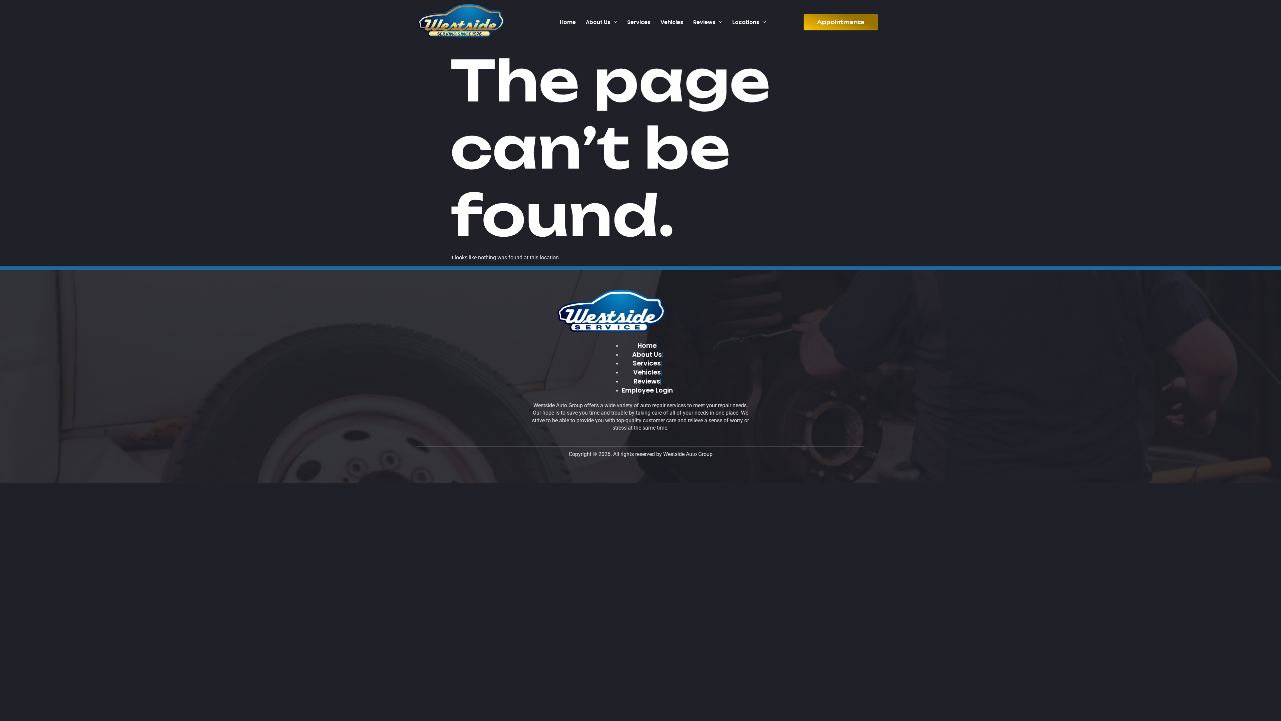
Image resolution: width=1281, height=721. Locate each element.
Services (639, 22)
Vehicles (672, 22)
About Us (598, 22)
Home (568, 22)
